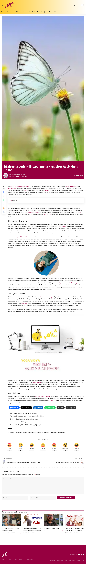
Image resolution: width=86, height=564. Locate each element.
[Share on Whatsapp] (4, 200)
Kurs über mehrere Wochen (42, 396)
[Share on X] (4, 196)
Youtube (80, 212)
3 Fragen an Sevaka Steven (52, 528)
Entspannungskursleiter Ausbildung (19, 186)
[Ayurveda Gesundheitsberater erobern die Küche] (11, 520)
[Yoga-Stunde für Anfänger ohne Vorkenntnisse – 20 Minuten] (74, 520)
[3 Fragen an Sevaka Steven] (53, 520)
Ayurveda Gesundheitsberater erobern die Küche (11, 529)
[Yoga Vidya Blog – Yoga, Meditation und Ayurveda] (4, 554)
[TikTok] (83, 554)
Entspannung (26, 432)
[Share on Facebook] (4, 192)
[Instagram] (81, 554)
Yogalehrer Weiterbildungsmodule (20, 422)
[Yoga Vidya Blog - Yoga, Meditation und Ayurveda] (9, 5)
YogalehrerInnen (62, 226)
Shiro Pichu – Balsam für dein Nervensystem (23, 413)
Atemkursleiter (12, 188)
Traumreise (24, 303)
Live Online (14, 163)
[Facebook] (77, 554)
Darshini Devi (47, 190)
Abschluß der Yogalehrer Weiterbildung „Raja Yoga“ (25, 425)
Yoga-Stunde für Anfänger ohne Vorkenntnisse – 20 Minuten (74, 529)
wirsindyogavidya (60, 432)
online (26, 190)
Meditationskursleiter (72, 186)
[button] (3, 5)
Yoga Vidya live (48, 214)
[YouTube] (79, 554)
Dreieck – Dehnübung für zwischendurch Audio (24, 419)
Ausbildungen (7, 163)
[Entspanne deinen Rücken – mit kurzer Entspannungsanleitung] (32, 520)
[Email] (4, 208)
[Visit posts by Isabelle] (5, 175)
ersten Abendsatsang (34, 212)
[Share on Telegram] (4, 204)
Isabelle (14, 174)
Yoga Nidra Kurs (36, 382)
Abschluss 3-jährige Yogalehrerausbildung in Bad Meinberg (27, 416)
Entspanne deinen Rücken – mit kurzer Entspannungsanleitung (32, 529)
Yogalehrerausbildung (46, 297)
